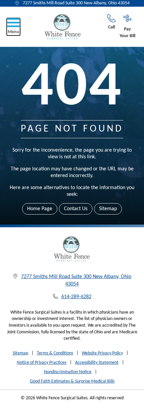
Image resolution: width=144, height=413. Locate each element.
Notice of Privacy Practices (41, 362)
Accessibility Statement (97, 362)
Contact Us (75, 209)
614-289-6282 (76, 297)
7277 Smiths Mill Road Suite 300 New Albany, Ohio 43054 (76, 3)
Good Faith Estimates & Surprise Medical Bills (72, 381)
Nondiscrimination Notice (67, 372)
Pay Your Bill (127, 32)
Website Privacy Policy (102, 353)
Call (111, 27)
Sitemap (108, 209)
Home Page (39, 209)
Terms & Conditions (55, 353)
